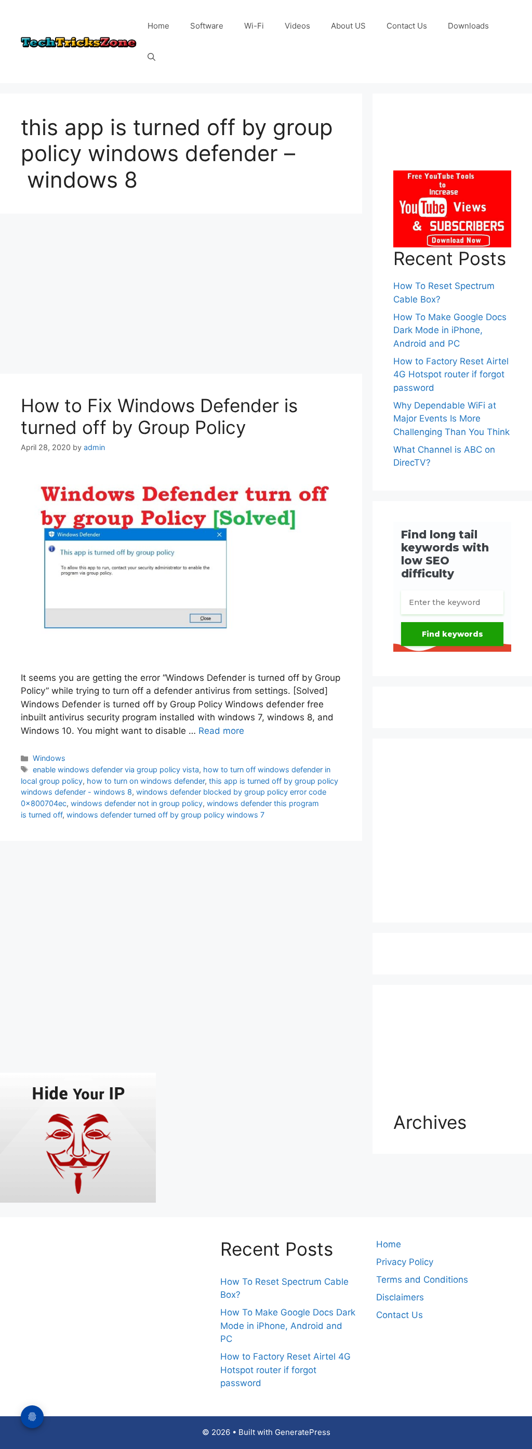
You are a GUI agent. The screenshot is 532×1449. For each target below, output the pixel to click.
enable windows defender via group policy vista (116, 769)
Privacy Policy (404, 1262)
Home (158, 26)
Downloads (468, 26)
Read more (221, 731)
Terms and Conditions (422, 1279)
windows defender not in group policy (137, 803)
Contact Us (407, 26)
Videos (297, 26)
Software (206, 26)
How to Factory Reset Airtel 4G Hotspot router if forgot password (451, 374)
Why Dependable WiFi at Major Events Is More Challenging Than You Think (451, 418)
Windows (49, 758)
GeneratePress (302, 1432)
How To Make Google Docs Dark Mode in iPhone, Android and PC (450, 330)
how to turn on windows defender (146, 780)
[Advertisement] (181, 297)
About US (348, 26)
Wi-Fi (254, 26)
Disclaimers (400, 1297)
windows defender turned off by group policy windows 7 (165, 814)
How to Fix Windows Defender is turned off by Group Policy (159, 416)
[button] (151, 57)
